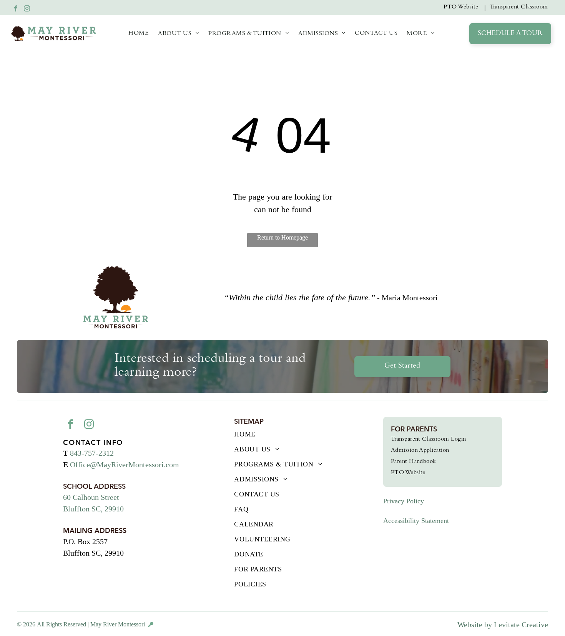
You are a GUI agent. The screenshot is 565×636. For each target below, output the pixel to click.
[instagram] (27, 9)
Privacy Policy (403, 501)
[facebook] (15, 9)
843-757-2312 (92, 453)
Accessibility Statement (416, 520)
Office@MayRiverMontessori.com (124, 464)
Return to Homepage (282, 237)
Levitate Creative (521, 624)
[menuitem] (462, 7)
